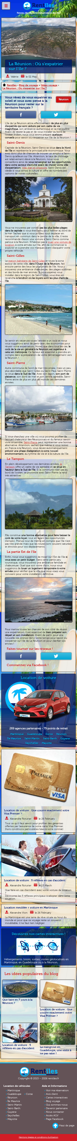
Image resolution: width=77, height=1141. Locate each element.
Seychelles (31, 743)
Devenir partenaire (57, 1108)
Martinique (17, 734)
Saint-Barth (50, 738)
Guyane (65, 738)
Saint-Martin (32, 738)
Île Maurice (14, 738)
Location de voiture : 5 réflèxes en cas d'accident (35, 880)
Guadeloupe (34, 734)
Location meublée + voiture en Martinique (31, 907)
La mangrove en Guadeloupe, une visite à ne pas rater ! (55, 1050)
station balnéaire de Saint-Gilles (26, 261)
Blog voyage (53, 1101)
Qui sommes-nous (57, 1104)
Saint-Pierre (30, 442)
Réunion (64, 99)
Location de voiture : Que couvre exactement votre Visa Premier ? (56, 1013)
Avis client (52, 1094)
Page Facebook (54, 1119)
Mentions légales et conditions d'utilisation (38, 1137)
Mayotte (47, 743)
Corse (49, 734)
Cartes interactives (57, 1097)
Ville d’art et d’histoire (34, 167)
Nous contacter (55, 1112)
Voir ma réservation (57, 1090)
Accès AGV (52, 1115)
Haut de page (66, 1125)
